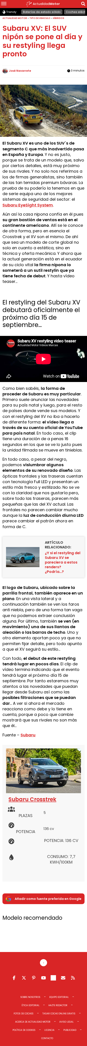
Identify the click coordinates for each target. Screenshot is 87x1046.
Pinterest (33, 978)
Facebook (14, 978)
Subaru (28, 735)
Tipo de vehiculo (39, 18)
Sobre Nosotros (30, 997)
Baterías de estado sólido (42, 12)
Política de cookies (23, 1030)
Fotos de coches (23, 1013)
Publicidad (69, 1030)
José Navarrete (20, 71)
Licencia (49, 1030)
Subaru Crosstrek (32, 799)
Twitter (24, 978)
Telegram (53, 978)
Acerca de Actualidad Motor (32, 1022)
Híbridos (58, 18)
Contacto (47, 1038)
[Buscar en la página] (83, 5)
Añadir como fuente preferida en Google (48, 899)
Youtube (43, 978)
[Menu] (3, 4)
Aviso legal (66, 1022)
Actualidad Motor (14, 18)
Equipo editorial (59, 997)
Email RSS (63, 978)
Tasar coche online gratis (58, 1013)
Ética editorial (30, 1005)
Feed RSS (73, 978)
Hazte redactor (57, 1005)
